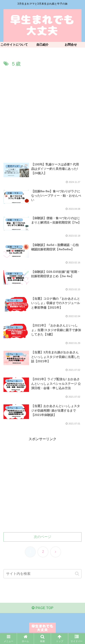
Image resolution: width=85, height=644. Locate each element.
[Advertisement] (42, 113)
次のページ (42, 537)
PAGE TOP (44, 608)
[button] (77, 573)
